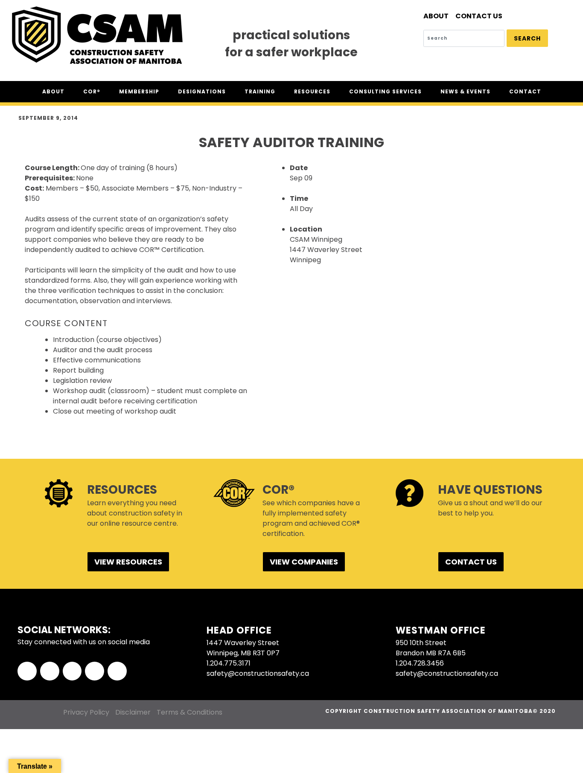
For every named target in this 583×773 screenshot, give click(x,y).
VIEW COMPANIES (304, 561)
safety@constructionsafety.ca (258, 673)
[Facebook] (27, 671)
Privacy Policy (86, 712)
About (436, 16)
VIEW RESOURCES (128, 561)
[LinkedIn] (72, 671)
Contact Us (478, 16)
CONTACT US (471, 561)
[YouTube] (117, 671)
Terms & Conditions (189, 712)
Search (527, 38)
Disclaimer (133, 712)
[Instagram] (94, 671)
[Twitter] (49, 671)
